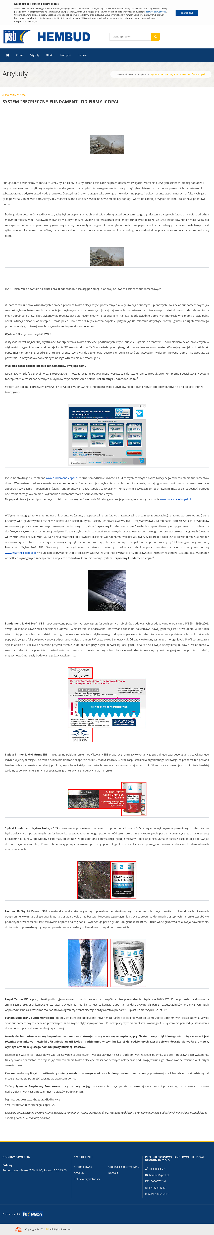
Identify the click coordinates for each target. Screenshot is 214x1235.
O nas (19, 55)
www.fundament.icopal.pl (62, 478)
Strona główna (125, 74)
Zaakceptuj (187, 12)
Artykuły (34, 55)
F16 (47, 1229)
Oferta (49, 55)
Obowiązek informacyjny (123, 1167)
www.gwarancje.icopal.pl (175, 499)
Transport (65, 55)
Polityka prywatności (87, 1179)
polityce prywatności (156, 11)
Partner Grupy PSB (12, 1214)
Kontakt (82, 55)
